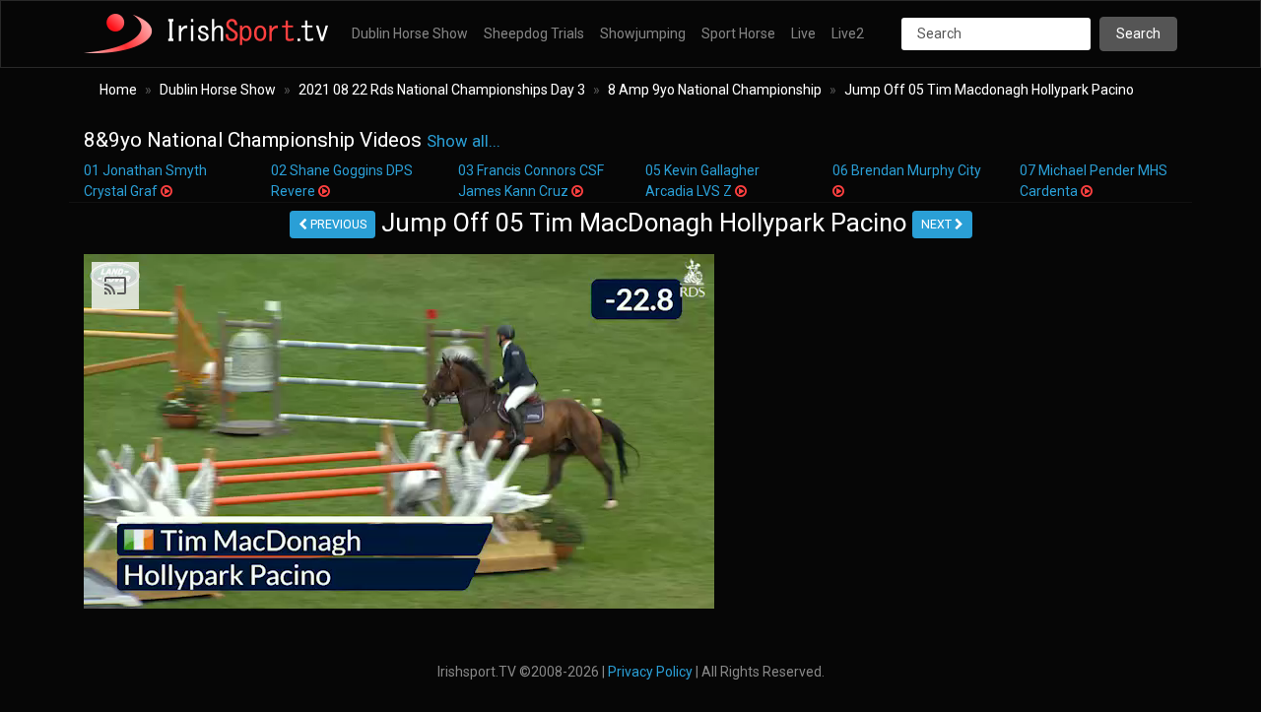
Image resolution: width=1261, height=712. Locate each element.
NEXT (938, 224)
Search (1138, 33)
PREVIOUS (336, 224)
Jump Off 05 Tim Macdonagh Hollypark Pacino (989, 89)
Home (118, 89)
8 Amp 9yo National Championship (715, 89)
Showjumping (643, 33)
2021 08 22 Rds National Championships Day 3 (442, 89)
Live (803, 33)
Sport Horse (738, 33)
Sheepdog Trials (534, 33)
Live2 (847, 33)
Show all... (463, 141)
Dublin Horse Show (410, 33)
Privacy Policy (650, 672)
